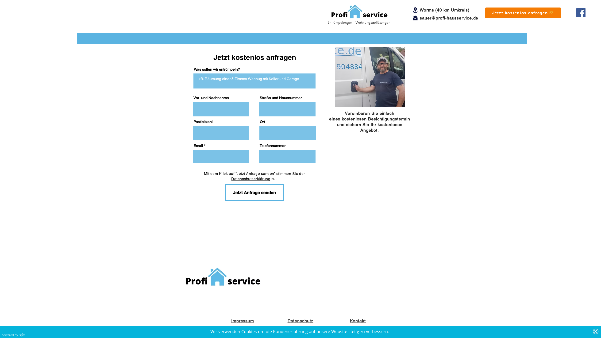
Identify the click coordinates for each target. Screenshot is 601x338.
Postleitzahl (203, 122)
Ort (262, 122)
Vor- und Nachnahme (211, 98)
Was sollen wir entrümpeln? (217, 69)
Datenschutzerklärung (250, 179)
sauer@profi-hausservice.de (449, 17)
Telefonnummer (272, 146)
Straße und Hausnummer (281, 98)
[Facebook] (581, 12)
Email (198, 146)
